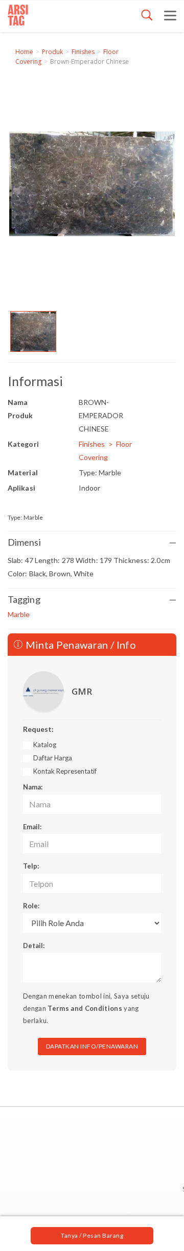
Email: (32, 827)
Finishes (83, 51)
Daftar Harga (52, 758)
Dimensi (92, 542)
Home (24, 51)
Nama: (32, 787)
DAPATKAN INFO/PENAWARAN (92, 1046)
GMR (82, 691)
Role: (31, 906)
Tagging (92, 599)
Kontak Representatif (65, 771)
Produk (52, 51)
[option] (33, 331)
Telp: (31, 866)
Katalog (44, 745)
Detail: (33, 945)
